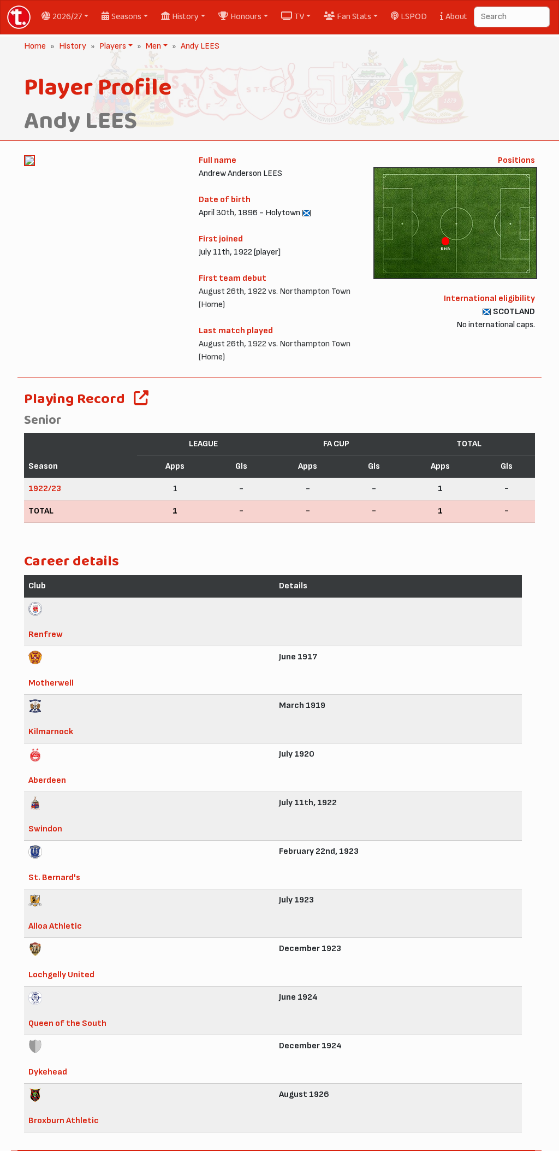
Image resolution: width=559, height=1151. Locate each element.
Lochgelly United (61, 975)
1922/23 (44, 488)
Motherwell (51, 683)
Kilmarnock (50, 732)
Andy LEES (200, 46)
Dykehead (47, 1072)
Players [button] (111, 46)
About (456, 16)
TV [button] (299, 16)
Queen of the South (67, 1023)
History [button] (185, 16)
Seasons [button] (126, 16)
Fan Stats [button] (354, 16)
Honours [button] (245, 16)
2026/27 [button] (67, 16)
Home (35, 46)
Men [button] (152, 46)
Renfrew (45, 634)
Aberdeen (47, 780)
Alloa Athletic (55, 926)
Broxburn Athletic (63, 1120)
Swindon (45, 829)
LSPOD (414, 16)
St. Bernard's (54, 877)
